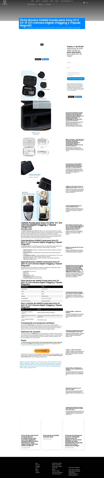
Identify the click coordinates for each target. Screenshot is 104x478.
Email (68, 67)
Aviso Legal (54, 467)
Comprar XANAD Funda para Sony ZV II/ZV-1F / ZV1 (32, 345)
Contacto (48, 4)
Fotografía (45, 1)
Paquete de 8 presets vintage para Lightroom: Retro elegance (74, 292)
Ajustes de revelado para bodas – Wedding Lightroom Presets (75, 331)
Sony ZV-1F (43, 366)
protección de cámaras (29, 366)
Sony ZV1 (48, 366)
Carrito (53, 469)
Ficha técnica (31, 27)
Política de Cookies (56, 464)
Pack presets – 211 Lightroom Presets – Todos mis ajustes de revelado (74, 369)
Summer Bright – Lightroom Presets (73, 312)
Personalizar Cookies (57, 463)
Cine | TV (38, 1)
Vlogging (30, 367)
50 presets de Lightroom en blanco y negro (73, 388)
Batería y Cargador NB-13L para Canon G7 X (74, 248)
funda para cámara (41, 364)
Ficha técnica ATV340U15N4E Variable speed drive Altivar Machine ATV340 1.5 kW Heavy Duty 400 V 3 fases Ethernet (74, 165)
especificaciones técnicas (30, 364)
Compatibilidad (26, 363)
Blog (56, 1)
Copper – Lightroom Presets (73, 350)
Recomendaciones (66, 1)
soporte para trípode (55, 366)
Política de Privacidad (57, 466)
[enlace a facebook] (73, 465)
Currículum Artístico (56, 474)
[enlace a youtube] (84, 2)
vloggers (25, 367)
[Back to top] (100, 474)
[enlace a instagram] (87, 2)
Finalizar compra (56, 470)
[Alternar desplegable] (58, 1)
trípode (21, 367)
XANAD (34, 367)
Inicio (32, 1)
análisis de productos (52, 361)
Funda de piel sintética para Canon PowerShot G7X (73, 206)
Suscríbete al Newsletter (74, 467)
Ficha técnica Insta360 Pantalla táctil (51, 436)
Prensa (52, 1)
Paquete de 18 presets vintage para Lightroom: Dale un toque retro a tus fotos (74, 408)
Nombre (68, 62)
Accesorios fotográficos (30, 361)
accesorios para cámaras (41, 361)
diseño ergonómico (52, 363)
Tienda (40, 4)
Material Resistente (50, 364)
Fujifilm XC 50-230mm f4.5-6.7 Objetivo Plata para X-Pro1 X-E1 (74, 187)
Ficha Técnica (31, 4)
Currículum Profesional (57, 472)
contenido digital (43, 363)
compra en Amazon (34, 363)
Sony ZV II (37, 366)
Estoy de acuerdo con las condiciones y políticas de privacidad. (74, 74)
